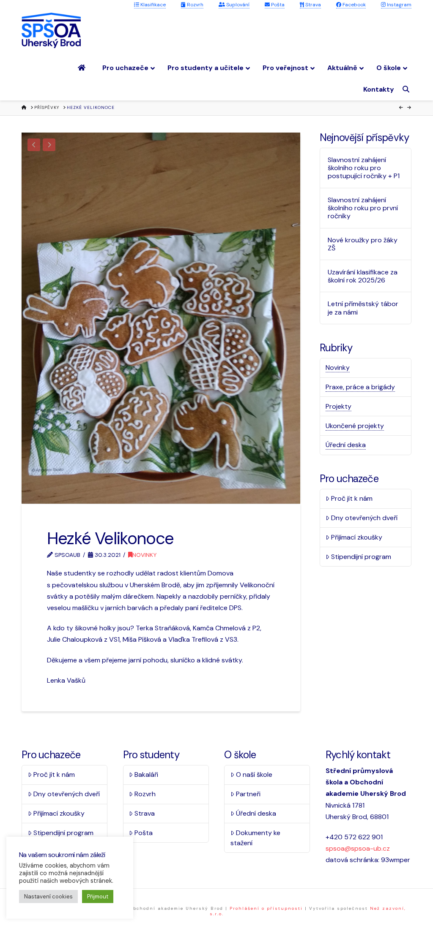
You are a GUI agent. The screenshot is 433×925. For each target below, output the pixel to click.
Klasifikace (152, 4)
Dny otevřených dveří (364, 517)
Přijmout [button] (97, 896)
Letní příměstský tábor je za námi (363, 308)
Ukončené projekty (355, 425)
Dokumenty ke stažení (255, 837)
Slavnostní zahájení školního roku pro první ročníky (363, 208)
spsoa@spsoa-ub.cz (358, 848)
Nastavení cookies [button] (48, 896)
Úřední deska (346, 444)
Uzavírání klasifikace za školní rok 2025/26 (362, 276)
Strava (312, 4)
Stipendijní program (361, 556)
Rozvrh (194, 4)
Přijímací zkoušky (356, 537)
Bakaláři (146, 774)
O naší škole (254, 774)
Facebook (353, 4)
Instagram (398, 4)
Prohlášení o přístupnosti (266, 908)
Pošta (277, 4)
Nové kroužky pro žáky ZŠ (362, 244)
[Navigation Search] (407, 89)
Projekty (338, 406)
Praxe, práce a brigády (360, 386)
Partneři (248, 793)
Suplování (237, 4)
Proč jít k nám (352, 498)
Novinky (144, 555)
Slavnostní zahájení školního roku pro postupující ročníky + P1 (364, 168)
